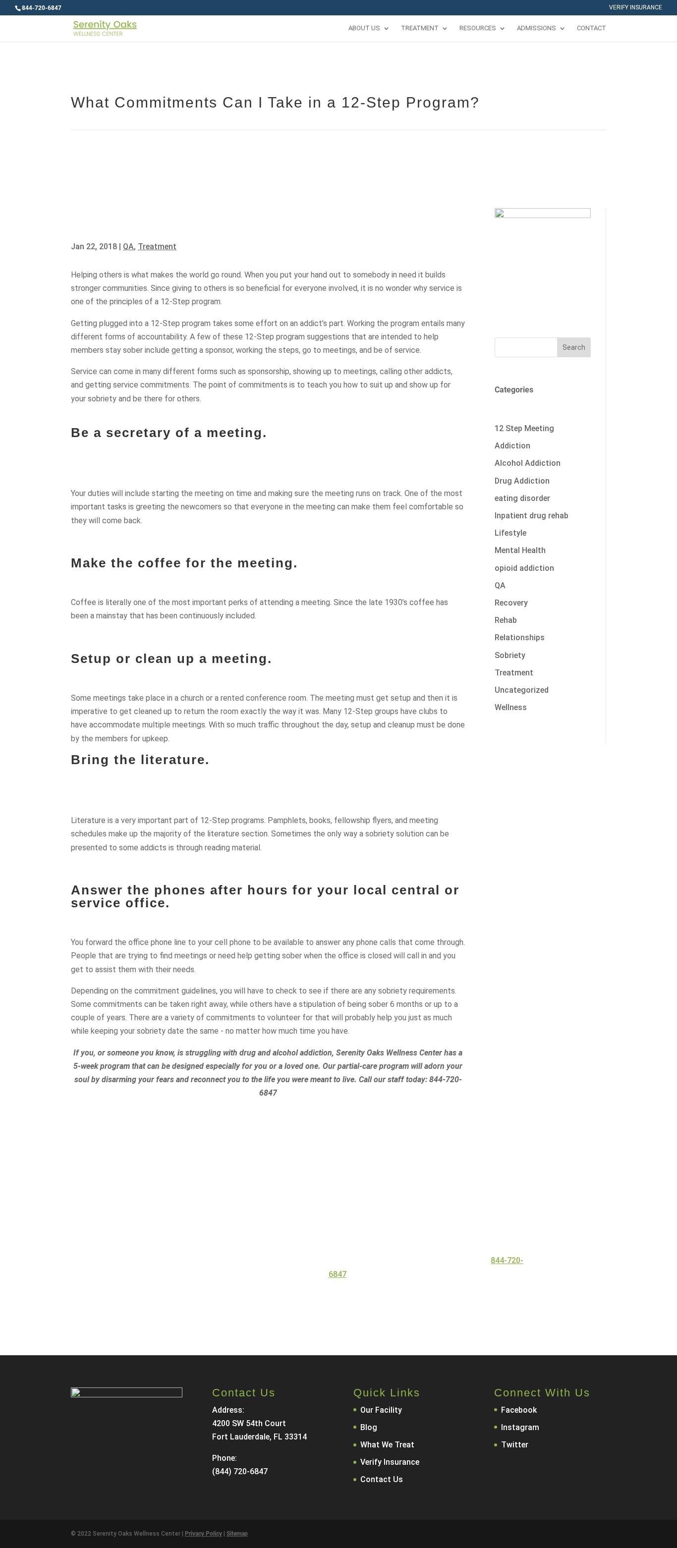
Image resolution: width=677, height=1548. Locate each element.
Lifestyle (510, 533)
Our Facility (381, 1410)
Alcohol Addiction (528, 463)
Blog (368, 1427)
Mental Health (520, 550)
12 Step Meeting (524, 428)
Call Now (288, 1303)
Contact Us (369, 1303)
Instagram (520, 1427)
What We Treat (387, 1444)
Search (574, 347)
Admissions (536, 28)
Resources (477, 28)
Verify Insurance (635, 7)
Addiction (512, 445)
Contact (591, 28)
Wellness (511, 707)
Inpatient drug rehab (531, 515)
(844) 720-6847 (240, 1471)
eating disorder (522, 498)
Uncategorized (522, 690)
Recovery (511, 603)
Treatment (420, 28)
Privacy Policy (203, 1533)
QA (128, 246)
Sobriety (510, 655)
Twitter (514, 1444)
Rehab (506, 620)
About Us (364, 28)
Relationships (520, 637)
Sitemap (237, 1533)
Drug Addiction (522, 481)
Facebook (519, 1410)
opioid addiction (524, 568)
